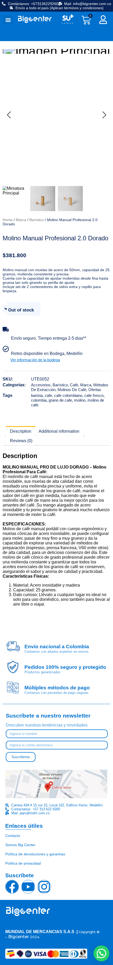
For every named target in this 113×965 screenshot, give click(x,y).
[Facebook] (12, 887)
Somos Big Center (20, 845)
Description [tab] (20, 431)
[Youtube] (28, 887)
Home (8, 220)
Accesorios (40, 385)
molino (79, 400)
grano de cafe (60, 400)
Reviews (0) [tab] (21, 440)
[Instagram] (44, 887)
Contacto (12, 836)
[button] (8, 20)
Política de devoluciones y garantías (35, 854)
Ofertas (94, 389)
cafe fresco (94, 395)
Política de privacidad (23, 863)
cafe (48, 395)
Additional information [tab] (59, 431)
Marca (21, 220)
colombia (39, 400)
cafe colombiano (68, 395)
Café (74, 385)
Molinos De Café (72, 389)
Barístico (36, 220)
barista (37, 395)
